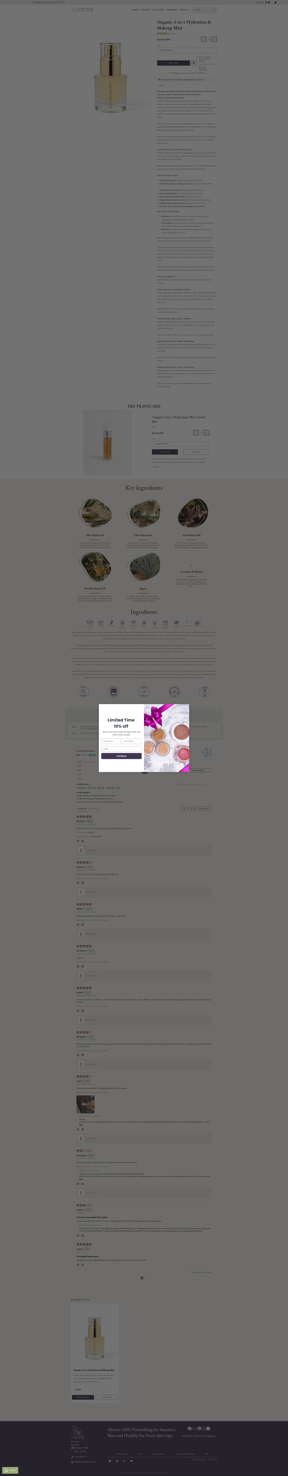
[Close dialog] (186, 707)
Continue (121, 756)
